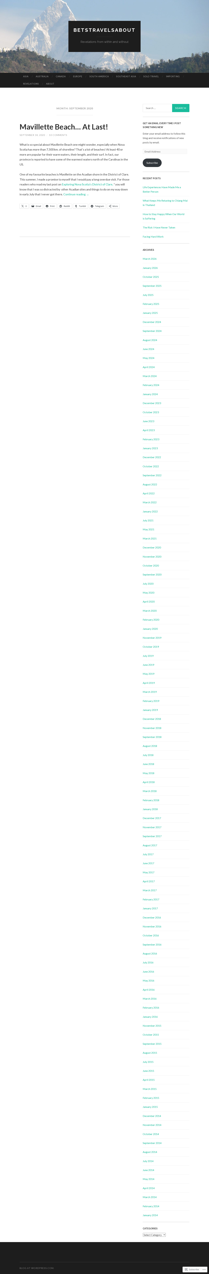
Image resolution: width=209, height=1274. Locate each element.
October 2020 (151, 565)
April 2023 (149, 430)
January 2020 (150, 628)
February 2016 (151, 1007)
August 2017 (150, 845)
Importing (173, 76)
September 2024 (152, 330)
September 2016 (152, 944)
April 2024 (149, 367)
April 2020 (149, 601)
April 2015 (149, 1079)
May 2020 (148, 592)
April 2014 (149, 1188)
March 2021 (150, 538)
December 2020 (152, 547)
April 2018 (149, 782)
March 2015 (150, 1088)
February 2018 (151, 800)
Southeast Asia (126, 76)
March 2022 (150, 502)
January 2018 (150, 809)
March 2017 (150, 890)
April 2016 (149, 989)
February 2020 (151, 619)
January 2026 (150, 267)
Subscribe (152, 162)
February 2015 (151, 1097)
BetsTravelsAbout (104, 30)
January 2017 (150, 908)
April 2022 (149, 493)
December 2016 (152, 917)
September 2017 (152, 836)
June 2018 (148, 763)
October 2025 (151, 276)
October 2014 (151, 1134)
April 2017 (149, 881)
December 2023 (152, 403)
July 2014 (148, 1161)
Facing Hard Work (153, 236)
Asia (26, 76)
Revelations (31, 83)
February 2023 (151, 439)
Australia (42, 76)
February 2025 (151, 303)
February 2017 (151, 899)
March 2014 (150, 1197)
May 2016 (148, 980)
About (50, 83)
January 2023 (150, 448)
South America (99, 76)
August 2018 (150, 745)
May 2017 (148, 872)
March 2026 (150, 258)
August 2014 (150, 1151)
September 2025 (152, 285)
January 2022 (150, 511)
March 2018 (150, 791)
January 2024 (150, 394)
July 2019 (148, 655)
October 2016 (151, 935)
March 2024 (150, 376)
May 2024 (148, 357)
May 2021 (148, 529)
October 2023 (151, 412)
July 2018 (148, 755)
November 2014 (152, 1124)
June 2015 (148, 1070)
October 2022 (151, 466)
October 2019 (151, 646)
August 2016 (150, 953)
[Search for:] (166, 108)
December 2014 (152, 1115)
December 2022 (152, 457)
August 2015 (150, 1052)
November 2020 (152, 556)
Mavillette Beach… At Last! (64, 126)
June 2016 (148, 971)
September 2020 (152, 574)
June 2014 (148, 1170)
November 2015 (152, 1025)
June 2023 (148, 421)
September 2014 (152, 1142)
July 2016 (148, 962)
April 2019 (149, 682)
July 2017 (148, 854)
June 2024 (148, 348)
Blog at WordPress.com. (37, 1268)
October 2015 (151, 1034)
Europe (77, 76)
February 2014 (151, 1206)
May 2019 (148, 673)
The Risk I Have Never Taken (159, 227)
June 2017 (148, 863)
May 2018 (148, 773)
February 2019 (151, 700)
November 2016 (152, 926)
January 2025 (150, 312)
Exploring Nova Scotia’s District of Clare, (87, 184)
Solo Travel (151, 76)
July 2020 (148, 583)
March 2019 (150, 691)
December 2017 (152, 818)
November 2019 (152, 637)
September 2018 (152, 736)
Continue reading (76, 194)
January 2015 (150, 1106)
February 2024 (151, 384)
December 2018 (152, 718)
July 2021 (148, 520)
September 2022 (152, 475)
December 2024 (152, 321)
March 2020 (150, 610)
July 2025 (148, 294)
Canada (61, 76)
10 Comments (58, 135)
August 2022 (150, 484)
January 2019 (150, 709)
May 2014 (148, 1178)
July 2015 (148, 1061)
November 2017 (152, 827)
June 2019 (148, 664)
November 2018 (152, 727)
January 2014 (150, 1215)
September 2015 (152, 1043)
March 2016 (150, 998)
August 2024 (150, 340)
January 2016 (150, 1016)
